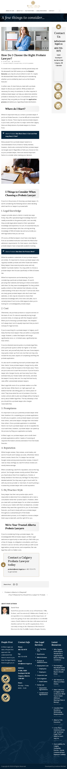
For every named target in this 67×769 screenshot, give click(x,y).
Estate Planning (28, 63)
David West (17, 61)
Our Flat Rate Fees (41, 650)
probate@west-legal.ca (16, 569)
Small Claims (43, 681)
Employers (42, 672)
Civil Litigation (42, 679)
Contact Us (8, 669)
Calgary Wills (18, 63)
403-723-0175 (58, 49)
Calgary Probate (8, 63)
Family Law (40, 685)
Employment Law (42, 666)
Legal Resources (41, 11)
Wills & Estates (42, 657)
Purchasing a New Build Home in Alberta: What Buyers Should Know (59, 670)
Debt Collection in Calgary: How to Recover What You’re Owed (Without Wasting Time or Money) (59, 696)
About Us (20, 11)
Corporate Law (42, 675)
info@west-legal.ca (60, 42)
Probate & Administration (42, 661)
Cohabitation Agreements (43, 693)
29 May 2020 (6, 61)
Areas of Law (10, 11)
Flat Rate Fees (29, 11)
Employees (42, 669)
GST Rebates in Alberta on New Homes (59, 682)
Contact (51, 11)
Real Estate (41, 654)
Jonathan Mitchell (60, 766)
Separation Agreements (43, 688)
